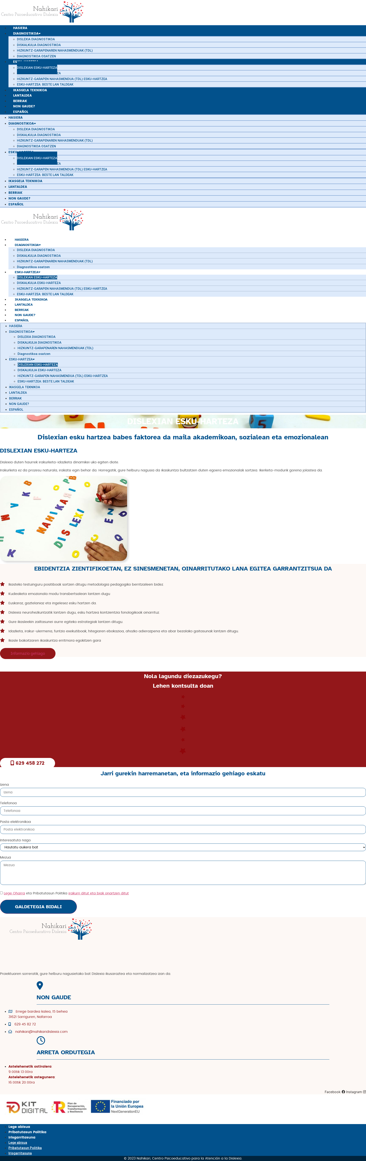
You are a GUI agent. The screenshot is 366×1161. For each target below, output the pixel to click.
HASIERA (15, 326)
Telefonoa (8, 803)
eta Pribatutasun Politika (66, 893)
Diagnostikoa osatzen (36, 56)
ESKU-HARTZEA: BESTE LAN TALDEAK (45, 84)
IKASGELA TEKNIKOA (24, 387)
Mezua (5, 857)
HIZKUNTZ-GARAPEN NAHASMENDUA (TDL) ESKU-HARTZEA (62, 289)
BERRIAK (15, 398)
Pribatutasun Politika (27, 1132)
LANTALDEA (18, 393)
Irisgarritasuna (21, 1137)
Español (16, 204)
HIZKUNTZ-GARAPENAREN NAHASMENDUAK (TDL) (55, 261)
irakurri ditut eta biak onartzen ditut (98, 893)
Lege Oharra (14, 893)
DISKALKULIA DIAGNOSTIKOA (39, 256)
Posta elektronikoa (15, 822)
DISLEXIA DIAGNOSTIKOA (36, 250)
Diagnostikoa (27, 245)
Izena (4, 784)
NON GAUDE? (19, 404)
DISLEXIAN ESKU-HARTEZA (37, 277)
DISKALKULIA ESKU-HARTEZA (39, 283)
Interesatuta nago (15, 840)
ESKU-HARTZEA (26, 272)
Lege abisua (19, 1127)
